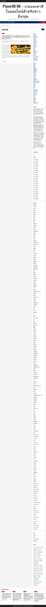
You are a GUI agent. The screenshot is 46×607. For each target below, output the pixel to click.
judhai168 (34, 284)
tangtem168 (35, 399)
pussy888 (34, 40)
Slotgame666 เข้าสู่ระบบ (37, 385)
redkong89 (35, 357)
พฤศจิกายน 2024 (36, 198)
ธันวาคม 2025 (35, 174)
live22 (34, 48)
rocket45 (34, 359)
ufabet (34, 414)
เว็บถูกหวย (34, 513)
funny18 (34, 259)
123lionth (34, 204)
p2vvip (34, 310)
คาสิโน (34, 429)
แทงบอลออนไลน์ (36, 525)
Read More (5, 61)
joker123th (35, 280)
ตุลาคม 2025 (35, 178)
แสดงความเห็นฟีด (36, 538)
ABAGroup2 (35, 223)
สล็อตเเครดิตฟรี (35, 491)
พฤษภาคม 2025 (35, 187)
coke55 (34, 250)
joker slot (34, 93)
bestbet (34, 235)
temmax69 (34, 402)
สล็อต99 (34, 474)
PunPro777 (34, 344)
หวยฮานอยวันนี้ (35, 504)
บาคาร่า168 (35, 43)
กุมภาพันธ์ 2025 (35, 193)
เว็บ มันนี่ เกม (35, 510)
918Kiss (34, 219)
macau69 (34, 301)
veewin (34, 425)
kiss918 (34, 85)
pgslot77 (34, 54)
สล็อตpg (34, 476)
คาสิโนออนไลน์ (35, 431)
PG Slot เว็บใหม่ (35, 317)
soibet (34, 391)
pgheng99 (35, 45)
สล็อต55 (34, 464)
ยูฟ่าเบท (34, 455)
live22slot (34, 289)
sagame (34, 363)
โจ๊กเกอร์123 (35, 94)
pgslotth (34, 340)
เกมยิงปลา (34, 506)
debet (34, 252)
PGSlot (34, 327)
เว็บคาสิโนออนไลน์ (36, 512)
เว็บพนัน (34, 515)
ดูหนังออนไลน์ (35, 90)
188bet (34, 212)
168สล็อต (34, 210)
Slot (33, 380)
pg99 (34, 321)
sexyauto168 (35, 374)
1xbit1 (34, 218)
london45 (34, 293)
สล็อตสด (34, 481)
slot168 (34, 383)
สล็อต (34, 95)
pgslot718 (34, 331)
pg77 (34, 319)
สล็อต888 (34, 71)
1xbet (34, 216)
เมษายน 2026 (35, 166)
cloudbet (34, 248)
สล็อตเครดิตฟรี (35, 485)
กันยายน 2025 (35, 179)
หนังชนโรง (35, 35)
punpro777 (35, 57)
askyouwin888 (35, 231)
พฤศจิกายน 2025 (36, 176)
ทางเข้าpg (34, 438)
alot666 (34, 227)
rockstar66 (35, 361)
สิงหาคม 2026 (35, 159)
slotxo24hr (35, 389)
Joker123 (34, 276)
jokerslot (34, 99)
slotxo (34, 77)
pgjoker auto (35, 325)
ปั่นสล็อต (34, 446)
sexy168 (34, 370)
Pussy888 (34, 350)
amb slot (34, 229)
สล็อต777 (34, 466)
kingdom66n (35, 285)
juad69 (34, 282)
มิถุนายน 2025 (35, 185)
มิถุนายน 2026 (35, 162)
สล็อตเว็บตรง (35, 68)
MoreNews (26, 605)
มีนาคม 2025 (35, 191)
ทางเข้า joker (35, 91)
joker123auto (35, 278)
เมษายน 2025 (35, 189)
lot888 (34, 295)
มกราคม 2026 (35, 172)
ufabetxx (34, 415)
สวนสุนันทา (35, 495)
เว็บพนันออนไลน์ (35, 517)
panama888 (35, 312)
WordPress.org (35, 540)
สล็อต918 (34, 470)
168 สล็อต (34, 206)
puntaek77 (34, 348)
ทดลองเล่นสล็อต (35, 436)
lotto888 (34, 299)
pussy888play (35, 353)
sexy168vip (35, 372)
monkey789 (35, 304)
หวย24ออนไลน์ (35, 498)
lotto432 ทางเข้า (36, 297)
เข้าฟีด (34, 537)
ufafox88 (34, 419)
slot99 (34, 66)
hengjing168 (35, 265)
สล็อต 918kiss (35, 461)
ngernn (34, 306)
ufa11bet (34, 404)
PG (33, 314)
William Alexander (4, 39)
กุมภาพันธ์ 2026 (35, 170)
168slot (34, 208)
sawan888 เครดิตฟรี (36, 366)
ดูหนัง (34, 49)
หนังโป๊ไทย (35, 79)
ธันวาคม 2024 (35, 196)
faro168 (34, 255)
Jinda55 (35, 553)
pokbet (34, 342)
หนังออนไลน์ (35, 51)
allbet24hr (34, 225)
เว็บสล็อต (34, 519)
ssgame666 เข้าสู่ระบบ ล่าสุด (37, 395)
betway (34, 236)
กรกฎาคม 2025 (35, 183)
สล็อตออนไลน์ (35, 102)
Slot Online (34, 382)
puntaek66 (34, 346)
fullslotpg (34, 46)
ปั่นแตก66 (34, 55)
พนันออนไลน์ (35, 451)
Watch (43, 22)
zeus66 (34, 427)
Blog (1, 22)
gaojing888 (35, 261)
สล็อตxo (34, 101)
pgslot (34, 44)
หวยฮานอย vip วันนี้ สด (36, 502)
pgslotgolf (34, 338)
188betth (34, 214)
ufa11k (34, 406)
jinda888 (34, 274)
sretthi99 (34, 393)
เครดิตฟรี (34, 508)
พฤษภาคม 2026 (35, 164)
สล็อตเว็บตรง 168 (36, 489)
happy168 (34, 263)
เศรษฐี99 (34, 523)
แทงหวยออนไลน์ (35, 527)
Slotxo (34, 387)
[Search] (38, 22)
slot (33, 88)
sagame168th (35, 37)
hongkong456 (35, 267)
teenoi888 (34, 400)
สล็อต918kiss (35, 472)
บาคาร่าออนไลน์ (35, 56)
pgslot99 (34, 334)
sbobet (3, 33)
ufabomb (34, 417)
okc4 (34, 308)
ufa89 (34, 412)
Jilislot (34, 270)
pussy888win (35, 355)
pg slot (34, 84)
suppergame (35, 397)
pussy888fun (35, 351)
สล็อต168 (34, 463)
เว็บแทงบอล (35, 521)
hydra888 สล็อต (35, 268)
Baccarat (34, 233)
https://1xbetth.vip (36, 81)
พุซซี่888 (34, 453)
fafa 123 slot (35, 253)
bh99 (34, 238)
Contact (5, 22)
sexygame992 (35, 378)
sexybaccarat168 (35, 376)
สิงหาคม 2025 (35, 181)
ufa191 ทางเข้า (35, 408)
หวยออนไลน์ (35, 60)
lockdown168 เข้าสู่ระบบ (37, 291)
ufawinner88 (35, 423)
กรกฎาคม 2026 (35, 161)
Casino (34, 246)
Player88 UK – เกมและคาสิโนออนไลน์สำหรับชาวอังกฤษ (23, 11)
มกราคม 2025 (35, 195)
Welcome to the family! (11, 22)
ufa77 (34, 410)
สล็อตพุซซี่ (34, 480)
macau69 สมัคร (35, 302)
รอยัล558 (34, 457)
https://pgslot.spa (36, 82)
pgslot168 (34, 329)
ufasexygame (35, 421)
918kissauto (36, 548)
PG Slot (34, 316)
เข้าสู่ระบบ (34, 535)
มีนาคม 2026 (35, 168)
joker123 (34, 34)
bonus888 (34, 240)
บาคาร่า (34, 76)
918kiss (34, 33)
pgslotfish (34, 336)
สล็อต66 (34, 67)
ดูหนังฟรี (34, 39)
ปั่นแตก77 (34, 449)
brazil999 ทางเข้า (36, 242)
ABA (33, 221)
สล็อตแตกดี (35, 493)
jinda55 (34, 65)
